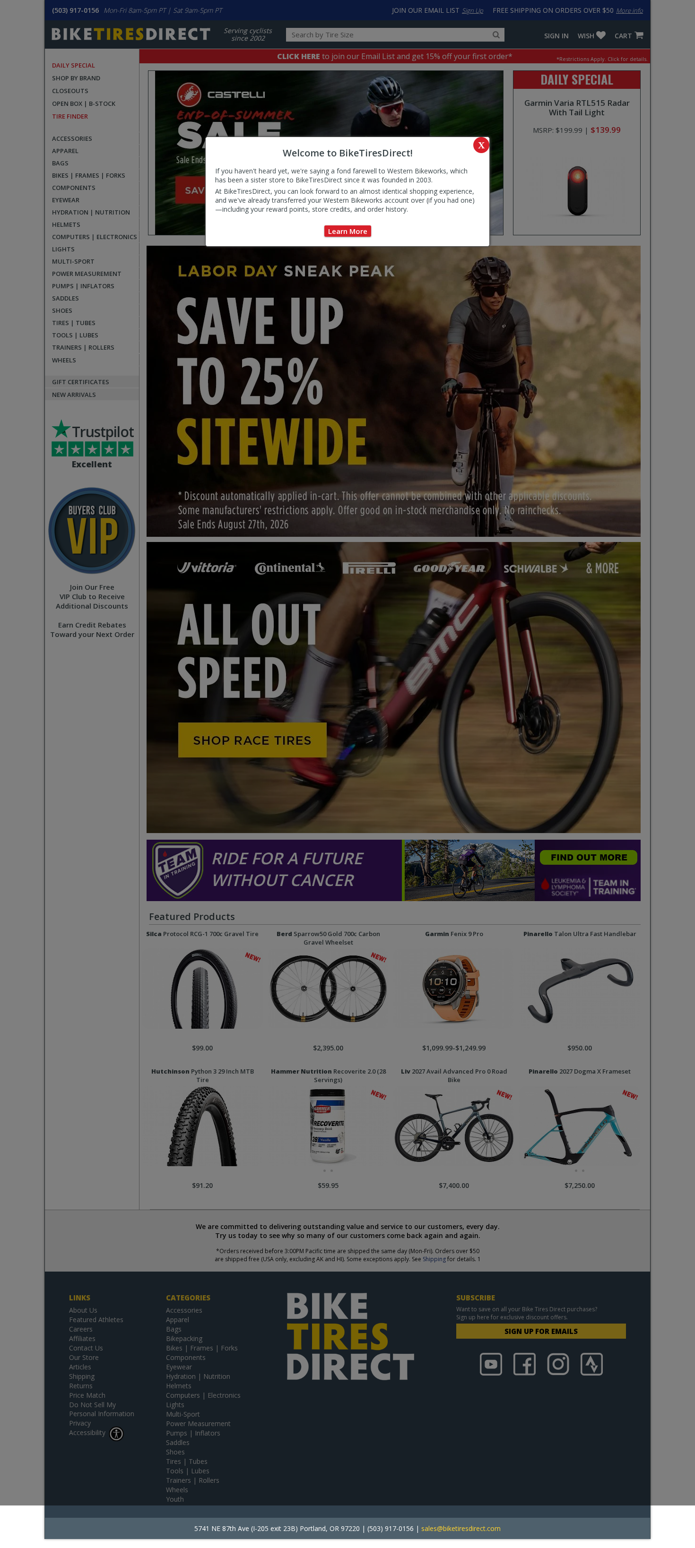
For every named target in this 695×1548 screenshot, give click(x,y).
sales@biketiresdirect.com (461, 1528)
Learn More (347, 231)
